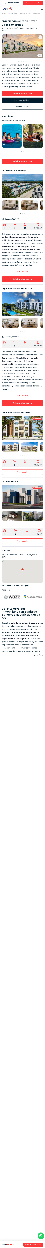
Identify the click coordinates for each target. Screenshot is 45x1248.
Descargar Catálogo (22, 100)
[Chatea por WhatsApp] (41, 1235)
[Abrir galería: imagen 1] (22, 46)
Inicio (4, 14)
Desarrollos (13, 14)
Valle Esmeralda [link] (34, 14)
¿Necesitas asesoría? (33, 3)
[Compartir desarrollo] (40, 37)
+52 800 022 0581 (13, 3)
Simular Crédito (22, 107)
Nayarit (22, 14)
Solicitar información (22, 93)
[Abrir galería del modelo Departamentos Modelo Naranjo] (22, 304)
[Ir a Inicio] (7, 9)
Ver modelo (22, 271)
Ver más (37, 655)
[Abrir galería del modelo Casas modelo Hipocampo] (22, 186)
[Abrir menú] (40, 8)
